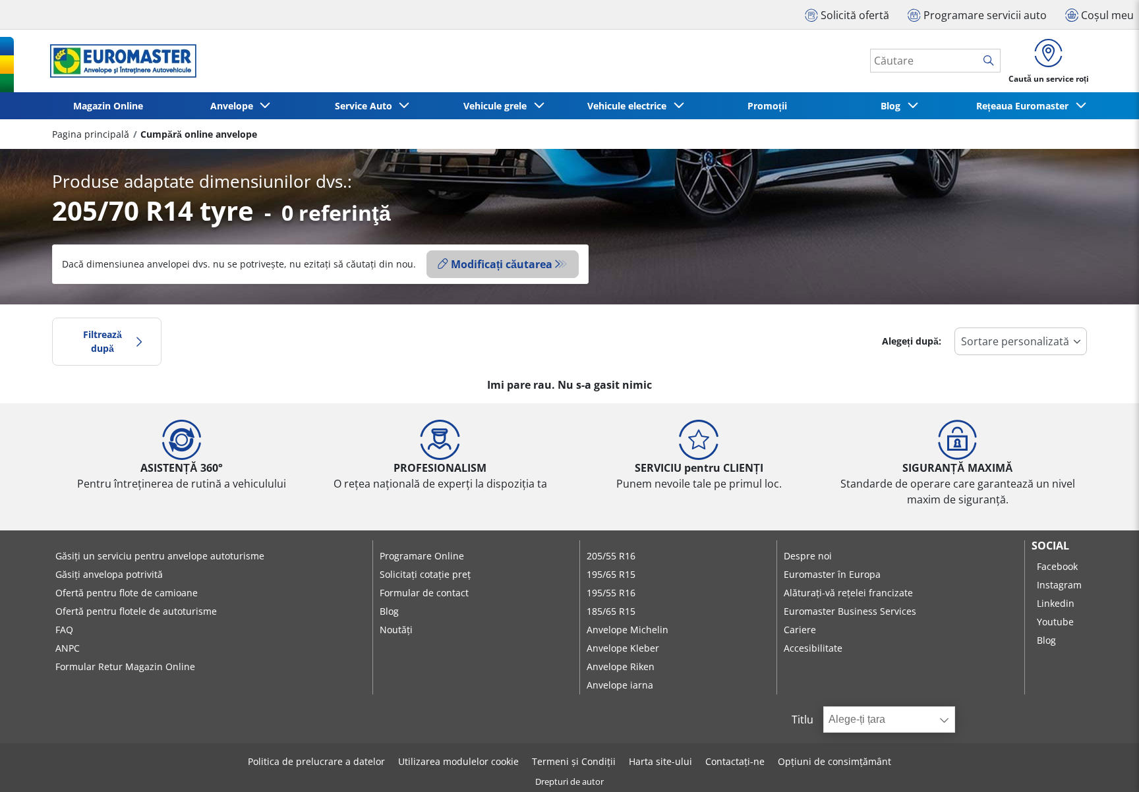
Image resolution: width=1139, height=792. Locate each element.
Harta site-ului (660, 761)
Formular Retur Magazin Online (125, 666)
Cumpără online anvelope (198, 134)
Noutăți (396, 629)
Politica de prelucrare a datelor (316, 761)
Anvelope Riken (621, 666)
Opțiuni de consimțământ (834, 761)
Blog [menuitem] (893, 105)
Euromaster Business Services (850, 611)
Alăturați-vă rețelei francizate (848, 592)
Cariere (800, 629)
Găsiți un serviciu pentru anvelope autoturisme (159, 556)
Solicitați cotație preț (425, 574)
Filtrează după (102, 341)
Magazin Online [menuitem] (108, 105)
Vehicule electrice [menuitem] (629, 105)
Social (1050, 545)
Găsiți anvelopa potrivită (109, 574)
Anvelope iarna (620, 685)
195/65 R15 (611, 574)
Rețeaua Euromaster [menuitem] (1025, 105)
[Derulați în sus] (1104, 764)
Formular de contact (424, 592)
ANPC (67, 648)
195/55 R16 (611, 592)
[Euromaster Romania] (119, 61)
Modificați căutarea (501, 264)
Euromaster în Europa (832, 574)
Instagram (1059, 585)
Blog (389, 611)
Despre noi (808, 556)
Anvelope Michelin (627, 629)
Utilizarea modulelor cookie (458, 761)
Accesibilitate (813, 648)
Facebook (1057, 566)
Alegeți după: (911, 341)
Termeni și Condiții (574, 761)
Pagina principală (90, 134)
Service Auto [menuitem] (366, 105)
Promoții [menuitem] (767, 105)
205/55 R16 (611, 556)
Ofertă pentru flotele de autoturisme (136, 611)
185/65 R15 (611, 611)
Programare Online (422, 556)
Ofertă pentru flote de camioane (126, 592)
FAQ (64, 629)
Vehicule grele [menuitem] (497, 105)
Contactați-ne (735, 761)
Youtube (1055, 621)
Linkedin (1055, 603)
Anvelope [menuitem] (234, 105)
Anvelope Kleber (623, 648)
